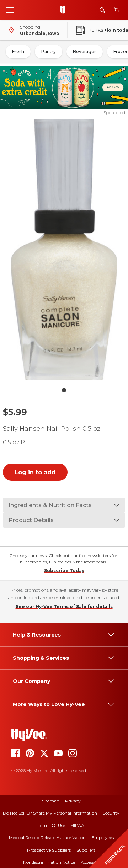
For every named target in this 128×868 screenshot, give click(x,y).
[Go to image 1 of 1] (64, 390)
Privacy (73, 800)
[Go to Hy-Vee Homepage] (64, 10)
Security (111, 813)
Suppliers (85, 850)
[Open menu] (10, 9)
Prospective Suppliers (49, 850)
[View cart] (116, 10)
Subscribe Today (64, 570)
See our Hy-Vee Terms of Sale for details (64, 606)
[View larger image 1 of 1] (64, 249)
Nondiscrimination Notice (49, 862)
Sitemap (50, 800)
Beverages (84, 51)
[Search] (102, 10)
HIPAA (77, 825)
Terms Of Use (51, 825)
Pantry (48, 51)
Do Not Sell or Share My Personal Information (50, 813)
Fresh (18, 51)
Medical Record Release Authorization (47, 837)
